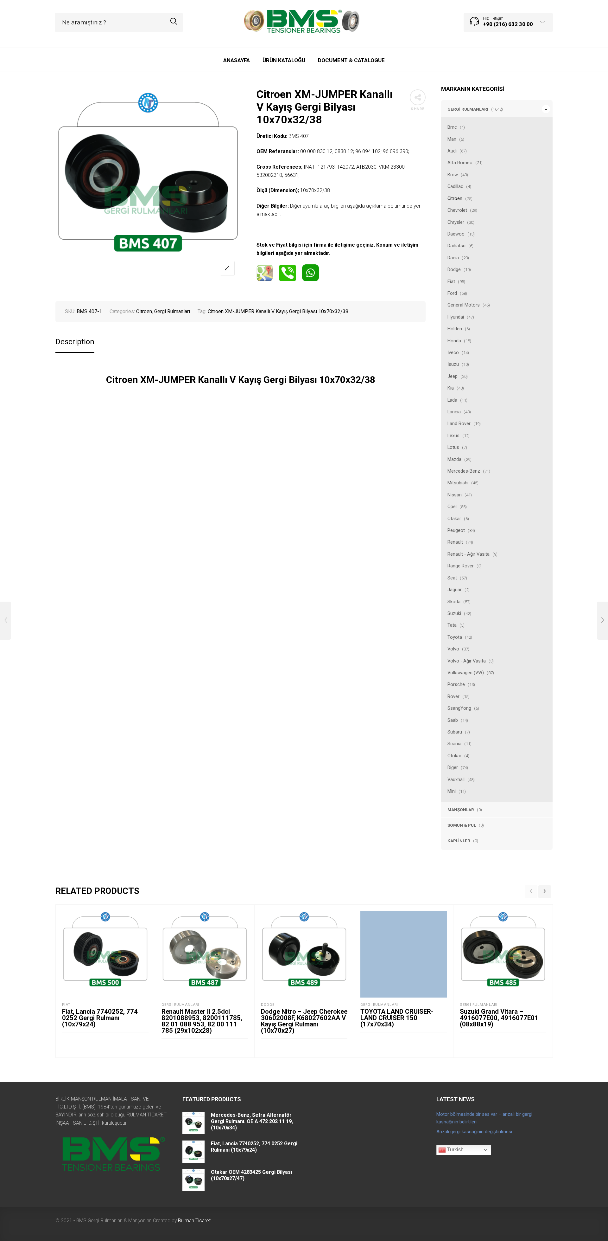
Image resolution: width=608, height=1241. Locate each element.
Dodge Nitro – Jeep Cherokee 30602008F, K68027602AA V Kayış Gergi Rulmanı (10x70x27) (304, 1021)
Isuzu (453, 364)
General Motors (463, 305)
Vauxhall (456, 779)
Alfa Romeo (459, 162)
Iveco (453, 352)
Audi (452, 151)
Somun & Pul (461, 825)
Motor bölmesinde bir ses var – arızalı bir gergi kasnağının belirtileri (484, 1118)
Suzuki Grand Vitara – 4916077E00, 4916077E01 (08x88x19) (499, 1018)
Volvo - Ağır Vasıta (466, 661)
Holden (454, 329)
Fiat (451, 281)
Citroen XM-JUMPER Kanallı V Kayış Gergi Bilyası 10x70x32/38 (278, 311)
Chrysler (455, 222)
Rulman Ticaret (194, 1221)
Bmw (452, 175)
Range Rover (460, 566)
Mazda (454, 459)
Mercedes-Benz (463, 471)
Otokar (454, 756)
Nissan (454, 495)
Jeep (452, 376)
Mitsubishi (457, 483)
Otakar (454, 518)
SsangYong (459, 708)
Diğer (452, 767)
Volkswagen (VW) (465, 672)
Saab (452, 720)
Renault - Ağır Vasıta (468, 554)
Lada (452, 400)
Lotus (453, 447)
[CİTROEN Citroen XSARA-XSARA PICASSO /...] (602, 621)
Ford (452, 293)
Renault (455, 542)
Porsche (456, 684)
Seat (452, 578)
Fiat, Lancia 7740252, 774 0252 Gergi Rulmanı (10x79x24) (100, 1018)
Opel (452, 506)
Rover (453, 696)
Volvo (453, 649)
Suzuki (454, 613)
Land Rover (459, 423)
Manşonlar (460, 809)
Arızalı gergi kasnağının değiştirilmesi (474, 1131)
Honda (454, 341)
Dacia (453, 258)
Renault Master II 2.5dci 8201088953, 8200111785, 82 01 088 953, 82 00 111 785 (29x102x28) (202, 1021)
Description (74, 342)
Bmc (452, 127)
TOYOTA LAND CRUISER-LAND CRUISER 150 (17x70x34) (397, 1018)
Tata (452, 625)
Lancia (454, 412)
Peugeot (456, 530)
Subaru (454, 732)
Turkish (455, 1149)
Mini (451, 791)
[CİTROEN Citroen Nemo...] (5, 621)
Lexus (453, 435)
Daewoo (456, 234)
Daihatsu (456, 246)
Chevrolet (457, 210)
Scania (454, 744)
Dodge (454, 269)
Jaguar (454, 589)
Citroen (454, 198)
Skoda (453, 601)
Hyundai (455, 317)
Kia (450, 388)
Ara (173, 21)
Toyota (454, 637)
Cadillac (455, 186)
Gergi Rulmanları (467, 109)
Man (451, 139)
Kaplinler (458, 840)
